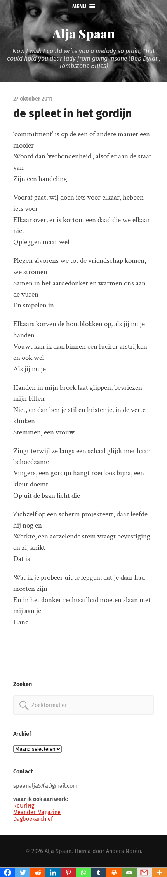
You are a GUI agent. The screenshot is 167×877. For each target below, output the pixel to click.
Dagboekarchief (33, 819)
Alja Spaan (83, 33)
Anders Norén (123, 851)
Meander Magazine (37, 812)
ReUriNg (23, 805)
